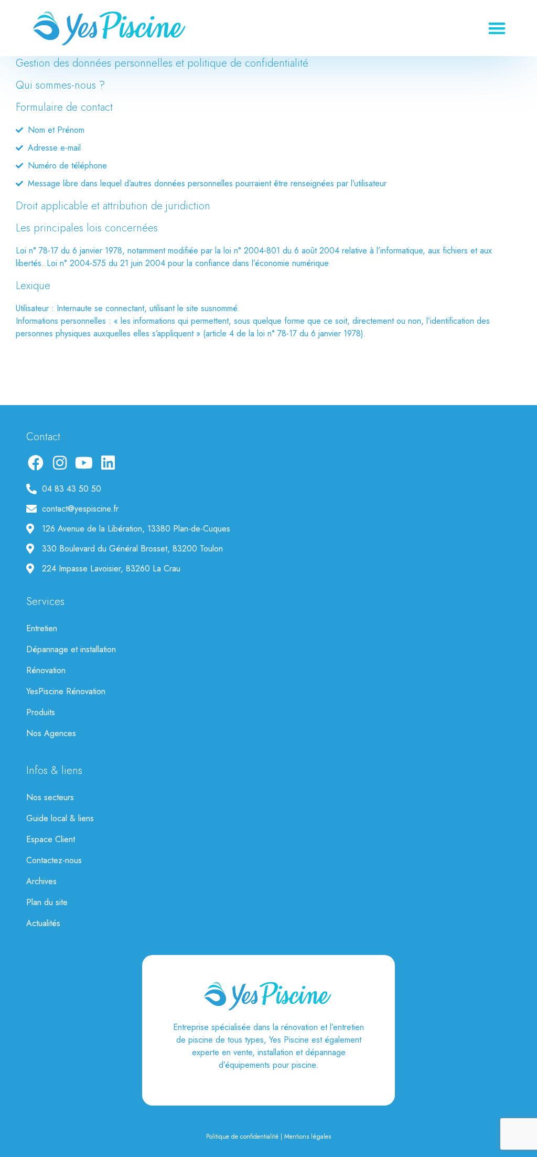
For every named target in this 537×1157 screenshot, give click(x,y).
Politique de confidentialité (242, 1136)
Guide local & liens (60, 818)
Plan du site (47, 902)
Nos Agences (51, 733)
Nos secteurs (50, 797)
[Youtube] (83, 462)
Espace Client (50, 839)
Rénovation (46, 670)
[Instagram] (59, 462)
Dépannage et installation (71, 649)
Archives (41, 881)
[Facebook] (35, 462)
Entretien (41, 628)
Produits (40, 712)
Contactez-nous (54, 860)
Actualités (43, 923)
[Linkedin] (108, 462)
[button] (497, 28)
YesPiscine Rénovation (65, 691)
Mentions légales (307, 1136)
